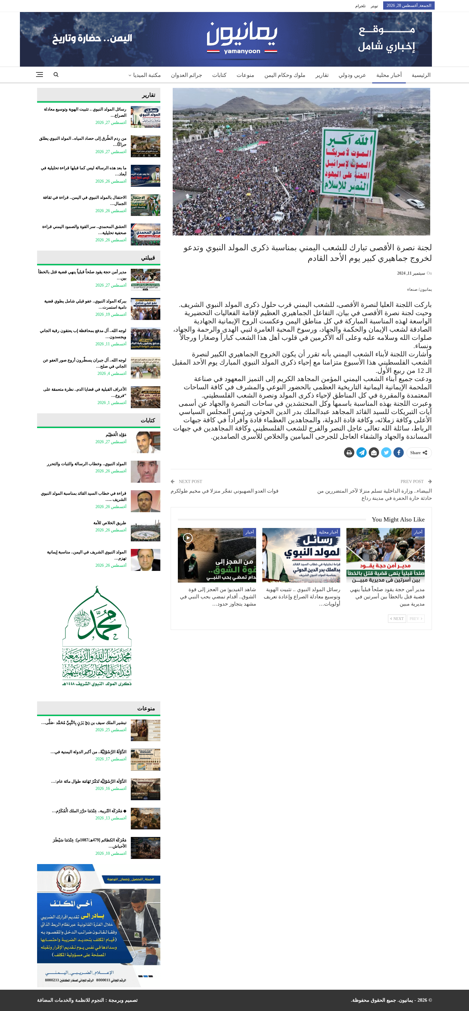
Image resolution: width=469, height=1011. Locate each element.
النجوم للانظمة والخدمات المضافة (70, 1000)
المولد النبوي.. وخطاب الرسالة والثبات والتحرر (86, 463)
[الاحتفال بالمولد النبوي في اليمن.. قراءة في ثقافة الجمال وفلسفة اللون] (145, 205)
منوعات (245, 75)
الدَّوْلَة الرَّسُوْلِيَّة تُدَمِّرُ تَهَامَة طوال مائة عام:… (88, 781)
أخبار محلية (389, 75)
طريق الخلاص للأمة (109, 522)
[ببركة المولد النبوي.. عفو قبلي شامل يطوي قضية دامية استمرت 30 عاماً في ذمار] (145, 309)
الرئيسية (421, 75)
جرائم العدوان (186, 75)
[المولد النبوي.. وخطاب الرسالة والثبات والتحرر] (145, 472)
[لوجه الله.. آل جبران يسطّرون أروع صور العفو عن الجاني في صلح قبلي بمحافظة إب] (145, 368)
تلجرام (360, 6)
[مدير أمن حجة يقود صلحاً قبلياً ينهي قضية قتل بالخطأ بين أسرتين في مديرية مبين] (385, 555)
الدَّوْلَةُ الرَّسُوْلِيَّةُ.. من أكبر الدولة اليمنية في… (88, 751)
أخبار (418, 532)
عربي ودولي (352, 75)
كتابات (219, 75)
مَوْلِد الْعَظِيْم (116, 434)
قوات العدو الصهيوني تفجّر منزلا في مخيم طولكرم (224, 491)
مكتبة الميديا (147, 75)
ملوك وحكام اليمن (285, 75)
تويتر (374, 6)
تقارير (322, 75)
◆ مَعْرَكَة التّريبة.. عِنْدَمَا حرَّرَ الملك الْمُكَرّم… (89, 810)
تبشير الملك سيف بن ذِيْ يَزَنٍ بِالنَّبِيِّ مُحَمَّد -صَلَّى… (83, 722)
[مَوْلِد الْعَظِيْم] (145, 442)
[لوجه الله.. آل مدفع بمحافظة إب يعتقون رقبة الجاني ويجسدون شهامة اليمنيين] (145, 338)
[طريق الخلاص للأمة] (145, 531)
